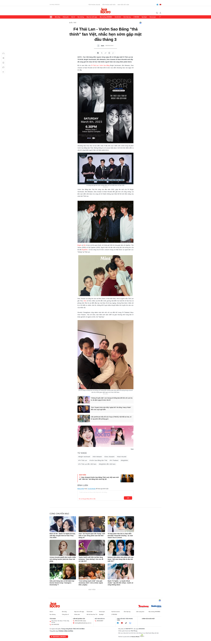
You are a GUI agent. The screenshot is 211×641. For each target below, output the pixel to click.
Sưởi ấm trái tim (115, 611)
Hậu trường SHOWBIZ (106, 17)
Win (84, 245)
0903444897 (100, 620)
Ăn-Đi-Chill (118, 17)
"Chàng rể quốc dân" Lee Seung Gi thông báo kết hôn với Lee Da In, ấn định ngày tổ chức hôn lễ (111, 399)
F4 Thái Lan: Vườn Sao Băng (100, 65)
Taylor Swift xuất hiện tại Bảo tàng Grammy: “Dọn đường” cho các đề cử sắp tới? (91, 559)
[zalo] (131, 623)
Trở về (3, 72)
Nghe (3, 53)
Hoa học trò (55, 605)
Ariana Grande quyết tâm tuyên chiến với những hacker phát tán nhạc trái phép (63, 559)
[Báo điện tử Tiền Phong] (143, 606)
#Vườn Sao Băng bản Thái (98, 460)
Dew (85, 301)
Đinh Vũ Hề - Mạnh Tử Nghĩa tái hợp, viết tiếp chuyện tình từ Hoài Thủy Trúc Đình (62, 535)
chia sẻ (98, 53)
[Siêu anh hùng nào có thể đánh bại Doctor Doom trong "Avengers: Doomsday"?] (63, 571)
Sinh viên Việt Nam (123, 4)
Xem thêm (160, 17)
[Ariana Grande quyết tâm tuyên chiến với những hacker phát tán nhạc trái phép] (63, 548)
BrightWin (85, 249)
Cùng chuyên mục (59, 514)
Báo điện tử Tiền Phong (105, 10)
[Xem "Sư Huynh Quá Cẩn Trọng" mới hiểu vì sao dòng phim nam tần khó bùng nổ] (92, 524)
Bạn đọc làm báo (59, 636)
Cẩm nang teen (140, 611)
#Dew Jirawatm (109, 457)
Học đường (81, 17)
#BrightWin (124, 460)
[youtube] (160, 4)
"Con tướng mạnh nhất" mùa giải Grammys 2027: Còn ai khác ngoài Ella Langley (91, 583)
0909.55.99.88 (78, 620)
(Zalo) (84, 620)
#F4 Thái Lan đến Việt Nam (87, 464)
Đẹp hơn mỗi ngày (92, 17)
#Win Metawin (97, 457)
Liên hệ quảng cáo (79, 618)
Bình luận (3, 67)
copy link (105, 53)
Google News (140, 22)
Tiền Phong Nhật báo (108, 4)
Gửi (128, 498)
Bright (79, 245)
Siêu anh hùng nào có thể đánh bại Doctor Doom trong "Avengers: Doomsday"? (62, 583)
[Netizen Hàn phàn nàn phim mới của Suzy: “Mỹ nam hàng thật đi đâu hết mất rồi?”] (121, 548)
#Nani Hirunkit (121, 457)
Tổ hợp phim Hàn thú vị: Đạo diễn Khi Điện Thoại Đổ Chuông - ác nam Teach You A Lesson (120, 535)
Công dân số (65, 614)
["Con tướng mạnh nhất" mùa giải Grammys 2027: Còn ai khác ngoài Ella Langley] (92, 571)
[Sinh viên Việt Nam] (156, 606)
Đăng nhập (80, 488)
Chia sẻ (3, 58)
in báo (109, 53)
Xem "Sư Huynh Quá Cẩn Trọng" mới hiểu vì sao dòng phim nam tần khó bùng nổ (92, 535)
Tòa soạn (53, 618)
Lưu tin (3, 62)
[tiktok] (127, 623)
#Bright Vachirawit (84, 457)
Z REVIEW (136, 17)
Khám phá (65, 17)
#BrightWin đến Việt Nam (107, 464)
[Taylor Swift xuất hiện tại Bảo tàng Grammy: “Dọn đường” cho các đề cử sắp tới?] (92, 548)
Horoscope (153, 17)
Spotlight (144, 17)
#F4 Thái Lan (82, 460)
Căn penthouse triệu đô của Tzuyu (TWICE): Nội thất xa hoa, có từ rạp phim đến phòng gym (111, 418)
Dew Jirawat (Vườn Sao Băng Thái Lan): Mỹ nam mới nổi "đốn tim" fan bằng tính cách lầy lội (99, 478)
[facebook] (157, 4)
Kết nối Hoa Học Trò (92, 614)
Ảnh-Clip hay (127, 17)
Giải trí (73, 17)
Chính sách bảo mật (148, 618)
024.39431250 (55, 624)
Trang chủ (51, 17)
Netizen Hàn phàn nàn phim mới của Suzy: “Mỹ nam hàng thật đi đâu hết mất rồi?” (120, 559)
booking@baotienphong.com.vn (83, 623)
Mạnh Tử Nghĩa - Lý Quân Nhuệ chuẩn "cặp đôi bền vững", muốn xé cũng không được (120, 583)
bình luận (113, 53)
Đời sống (57, 17)
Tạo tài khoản (92, 488)
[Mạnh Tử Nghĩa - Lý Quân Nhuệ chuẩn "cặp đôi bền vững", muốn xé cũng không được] (121, 571)
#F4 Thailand (114, 460)
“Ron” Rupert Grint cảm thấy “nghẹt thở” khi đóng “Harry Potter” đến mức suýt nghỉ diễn (111, 408)
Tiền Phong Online (94, 4)
